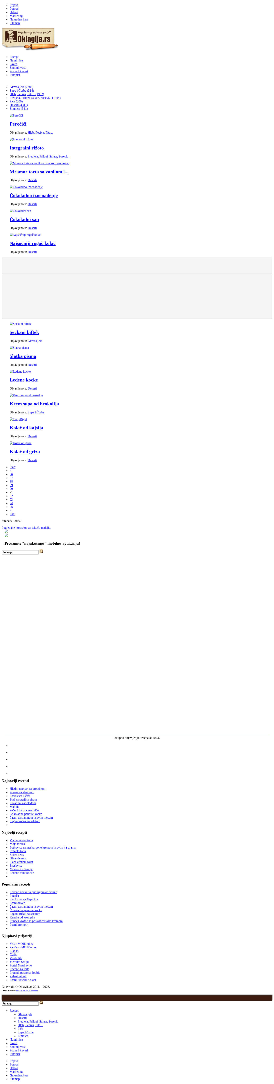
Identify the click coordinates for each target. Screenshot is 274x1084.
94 (11, 503)
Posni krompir (18, 924)
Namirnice (16, 60)
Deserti (32, 180)
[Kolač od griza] (20, 443)
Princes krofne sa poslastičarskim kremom (36, 921)
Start (12, 467)
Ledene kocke (24, 379)
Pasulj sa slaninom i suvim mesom (31, 817)
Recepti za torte (19, 969)
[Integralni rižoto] (21, 139)
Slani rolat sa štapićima (24, 899)
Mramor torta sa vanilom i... (39, 171)
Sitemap (15, 23)
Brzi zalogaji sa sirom (23, 799)
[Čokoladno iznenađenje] (26, 187)
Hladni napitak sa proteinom (27, 788)
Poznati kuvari (19, 71)
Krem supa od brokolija (34, 403)
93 (11, 499)
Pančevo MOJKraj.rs (23, 947)
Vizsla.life (16, 958)
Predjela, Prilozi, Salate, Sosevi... (48, 156)
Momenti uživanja (21, 869)
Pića (20, 1028)
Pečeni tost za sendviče (24, 810)
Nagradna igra (19, 19)
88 (11, 481)
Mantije (14, 806)
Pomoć (14, 8)
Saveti (13, 64)
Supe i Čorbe (36, 412)
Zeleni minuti (18, 976)
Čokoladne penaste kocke (26, 814)
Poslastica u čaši (20, 796)
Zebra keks (17, 854)
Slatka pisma (23, 356)
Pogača (14, 895)
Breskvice (16, 865)
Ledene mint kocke (22, 872)
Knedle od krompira (22, 917)
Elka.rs (14, 951)
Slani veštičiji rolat (21, 862)
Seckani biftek (24, 332)
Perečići (18, 124)
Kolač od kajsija (26, 427)
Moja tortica (17, 844)
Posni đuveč (17, 903)
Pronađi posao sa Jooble (25, 972)
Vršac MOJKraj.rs (21, 943)
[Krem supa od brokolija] (26, 395)
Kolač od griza (25, 451)
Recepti (14, 56)
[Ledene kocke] (20, 371)
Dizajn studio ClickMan (27, 990)
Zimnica (23, 1036)
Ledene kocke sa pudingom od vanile (33, 892)
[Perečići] (16, 115)
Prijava (14, 5)
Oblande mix (18, 858)
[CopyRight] (18, 419)
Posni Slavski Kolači (23, 980)
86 (11, 474)
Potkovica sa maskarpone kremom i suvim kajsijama (43, 847)
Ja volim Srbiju (19, 961)
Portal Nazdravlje (21, 965)
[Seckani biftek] (20, 323)
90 (11, 488)
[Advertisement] (137, 265)
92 (11, 496)
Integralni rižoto (27, 147)
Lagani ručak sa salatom (25, 821)
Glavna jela (35, 341)
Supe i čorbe (25, 1032)
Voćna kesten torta (21, 840)
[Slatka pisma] (19, 347)
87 (11, 478)
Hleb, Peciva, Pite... (40, 132)
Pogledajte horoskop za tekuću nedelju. (26, 527)
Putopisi (15, 75)
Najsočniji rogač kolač (33, 243)
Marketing (16, 15)
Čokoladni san (24, 219)
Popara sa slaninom (22, 792)
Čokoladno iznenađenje (34, 195)
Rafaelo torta (18, 851)
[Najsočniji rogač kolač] (25, 234)
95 (11, 506)
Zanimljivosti (18, 67)
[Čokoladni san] (20, 211)
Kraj (12, 514)
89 (11, 485)
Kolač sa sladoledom (23, 803)
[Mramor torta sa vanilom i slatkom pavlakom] (39, 163)
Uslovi (14, 12)
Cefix (13, 954)
